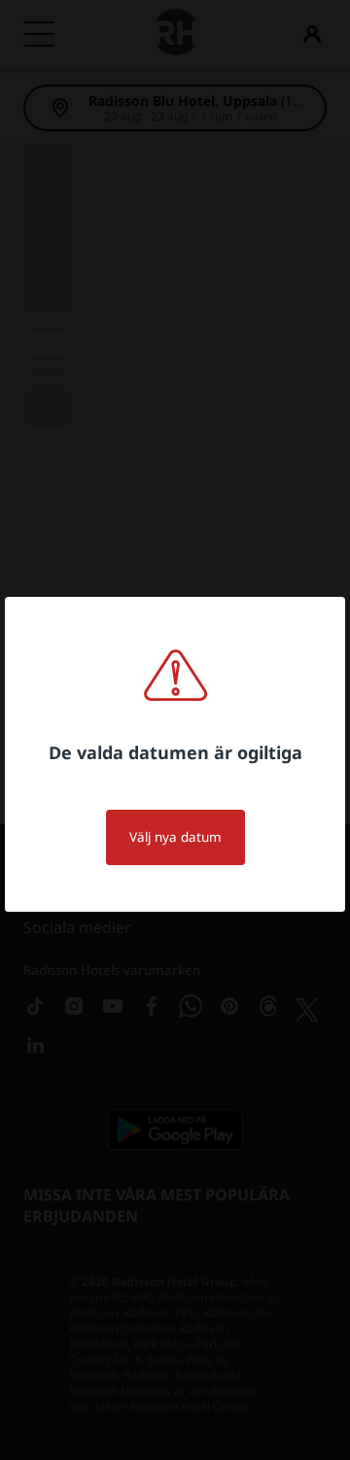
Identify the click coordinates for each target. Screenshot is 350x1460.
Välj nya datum (175, 837)
